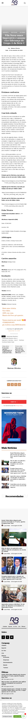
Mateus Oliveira (15, 48)
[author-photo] (3, 525)
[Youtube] (11, 637)
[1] (23, 716)
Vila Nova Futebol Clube (8, 342)
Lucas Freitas (7, 525)
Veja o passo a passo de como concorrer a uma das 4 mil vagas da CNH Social (20, 350)
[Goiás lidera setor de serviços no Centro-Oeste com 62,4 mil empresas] (5, 485)
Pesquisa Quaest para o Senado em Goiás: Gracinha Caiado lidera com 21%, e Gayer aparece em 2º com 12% (18, 471)
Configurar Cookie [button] (7, 716)
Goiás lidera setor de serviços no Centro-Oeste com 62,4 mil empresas (18, 485)
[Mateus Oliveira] (14, 362)
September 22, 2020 (14, 330)
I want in (13, 401)
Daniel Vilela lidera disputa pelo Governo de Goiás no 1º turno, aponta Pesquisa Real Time (18, 455)
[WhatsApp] (19, 384)
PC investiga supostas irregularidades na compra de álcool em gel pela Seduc (7, 350)
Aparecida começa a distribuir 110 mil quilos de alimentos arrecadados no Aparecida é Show (18, 478)
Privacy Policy (19, 405)
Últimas (22, 32)
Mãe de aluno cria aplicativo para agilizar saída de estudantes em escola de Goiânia (17, 463)
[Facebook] (8, 384)
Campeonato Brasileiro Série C (10, 338)
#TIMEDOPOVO (8, 322)
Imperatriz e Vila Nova (7, 340)
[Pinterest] (15, 384)
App (2, 679)
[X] (12, 384)
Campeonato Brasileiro (12, 336)
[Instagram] (3, 637)
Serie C (16, 340)
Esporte (6, 32)
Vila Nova (21, 340)
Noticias (14, 32)
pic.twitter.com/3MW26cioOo (14, 325)
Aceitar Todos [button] (17, 716)
